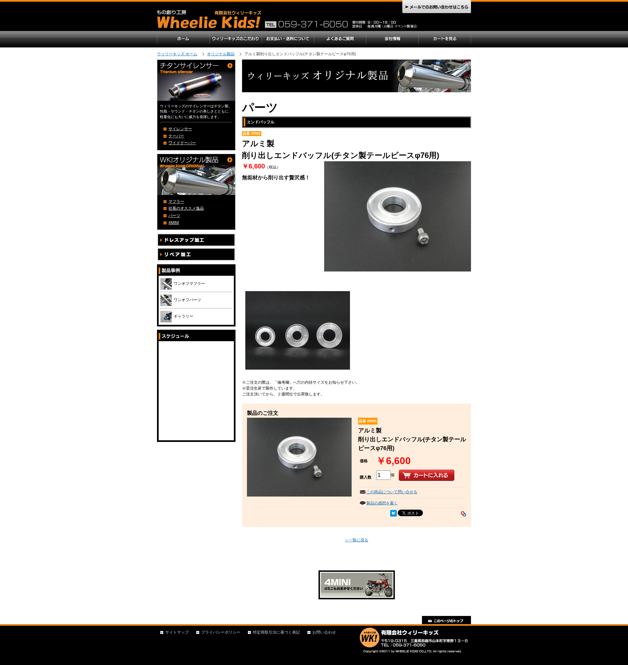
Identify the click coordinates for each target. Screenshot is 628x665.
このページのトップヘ (446, 620)
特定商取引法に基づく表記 (276, 632)
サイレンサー (180, 129)
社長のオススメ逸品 (186, 208)
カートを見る (445, 39)
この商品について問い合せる (391, 492)
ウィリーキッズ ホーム (177, 54)
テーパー (176, 136)
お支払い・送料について (288, 39)
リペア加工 (196, 254)
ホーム (183, 39)
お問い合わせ (324, 632)
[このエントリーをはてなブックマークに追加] (393, 513)
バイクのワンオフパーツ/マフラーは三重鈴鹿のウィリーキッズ (211, 20)
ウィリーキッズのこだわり (235, 39)
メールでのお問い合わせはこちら (436, 6)
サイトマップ (177, 632)
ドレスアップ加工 (196, 240)
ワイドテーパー (182, 143)
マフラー (176, 201)
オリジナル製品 (221, 54)
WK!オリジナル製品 (196, 174)
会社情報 (392, 39)
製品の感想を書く (382, 503)
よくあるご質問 (340, 39)
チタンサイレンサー (196, 80)
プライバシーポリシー (220, 632)
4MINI (173, 222)
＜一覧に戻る (356, 540)
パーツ (174, 215)
